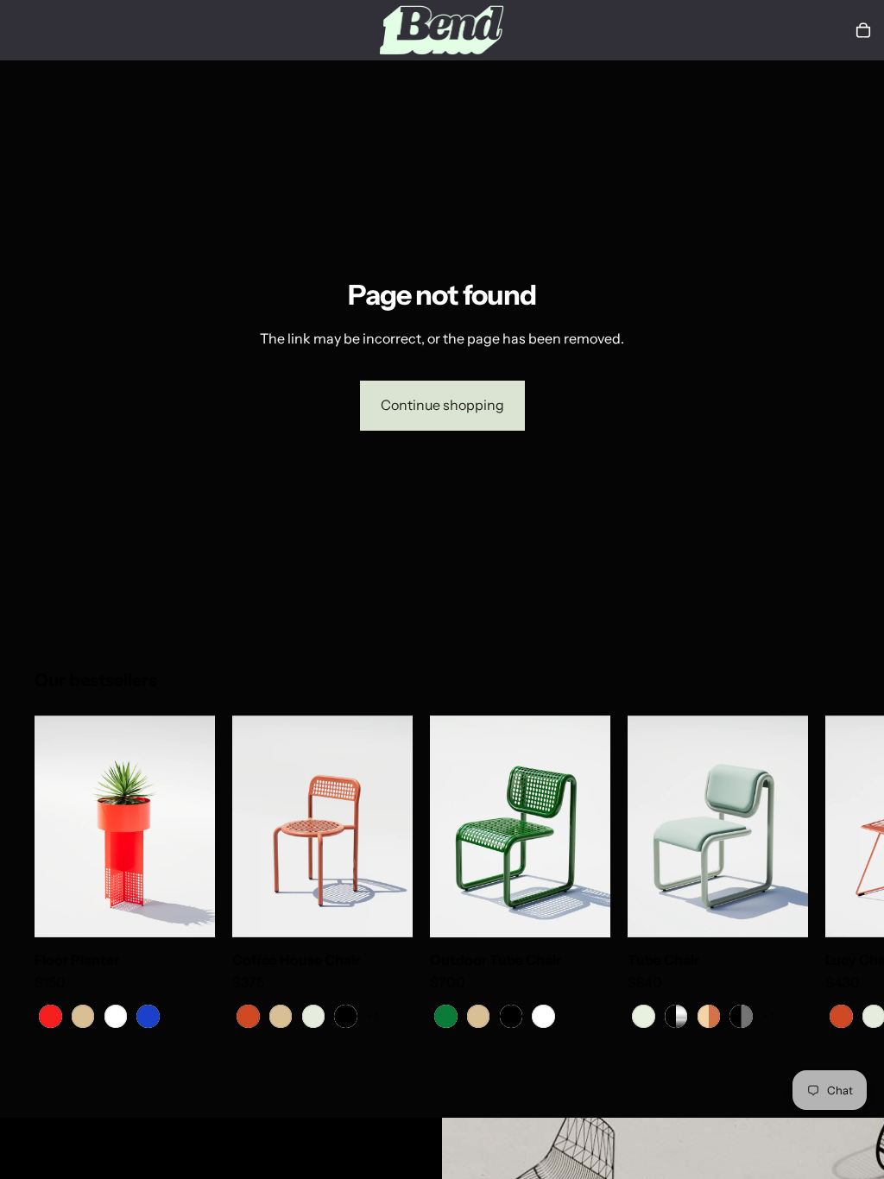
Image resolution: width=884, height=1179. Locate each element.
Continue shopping (442, 404)
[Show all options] (373, 1016)
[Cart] (863, 30)
